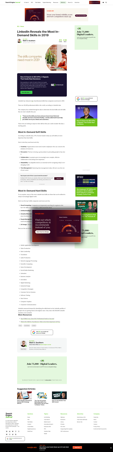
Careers (95, 424)
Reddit (45, 433)
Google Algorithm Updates (66, 429)
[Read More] (86, 180)
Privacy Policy (97, 426)
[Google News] (6, 431)
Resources (55, 2)
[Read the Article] (24, 395)
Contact (95, 422)
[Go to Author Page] (19, 41)
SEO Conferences (65, 431)
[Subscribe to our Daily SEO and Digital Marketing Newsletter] (103, 2)
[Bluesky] (6, 434)
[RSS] (16, 434)
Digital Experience (31, 429)
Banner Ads (79, 422)
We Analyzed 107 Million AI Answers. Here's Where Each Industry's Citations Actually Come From (86, 191)
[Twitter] (19, 431)
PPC (45, 429)
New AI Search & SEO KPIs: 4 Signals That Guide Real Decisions (86, 122)
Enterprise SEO (47, 426)
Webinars (63, 2)
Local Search (47, 419)
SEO (32, 2)
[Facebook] (16, 431)
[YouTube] (13, 431)
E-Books (62, 424)
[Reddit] (13, 434)
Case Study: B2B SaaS (82, 419)
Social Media (26, 325)
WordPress (29, 431)
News (20, 325)
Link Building (47, 417)
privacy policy (48, 380)
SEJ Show (63, 426)
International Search (48, 424)
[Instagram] (10, 434)
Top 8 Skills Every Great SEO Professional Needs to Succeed (37, 318)
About (95, 419)
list (32, 101)
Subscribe (96, 417)
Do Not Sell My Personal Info (100, 429)
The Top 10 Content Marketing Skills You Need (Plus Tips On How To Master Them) (41, 402)
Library (62, 422)
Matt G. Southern (29, 41)
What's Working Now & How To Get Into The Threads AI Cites (86, 216)
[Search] (106, 2)
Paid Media (38, 2)
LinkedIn (34, 325)
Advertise (77, 2)
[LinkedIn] (10, 431)
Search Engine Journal (45, 344)
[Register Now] (86, 112)
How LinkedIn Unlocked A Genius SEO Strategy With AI (24, 402)
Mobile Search (47, 422)
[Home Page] (13, 2)
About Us (70, 2)
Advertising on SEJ (81, 417)
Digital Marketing (47, 2)
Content (29, 424)
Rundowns (63, 419)
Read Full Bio (23, 349)
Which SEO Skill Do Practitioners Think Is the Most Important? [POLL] (40, 321)
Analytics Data (47, 431)
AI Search (26, 2)
